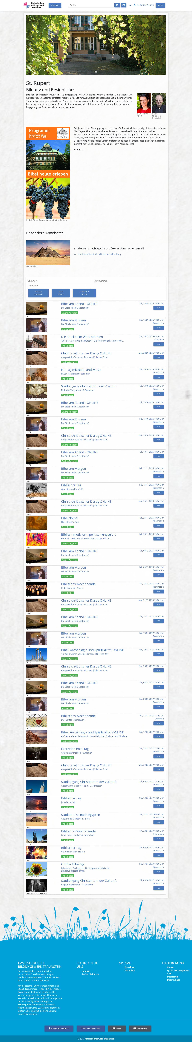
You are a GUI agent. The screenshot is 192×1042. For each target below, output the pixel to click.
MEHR (158, 308)
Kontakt (86, 971)
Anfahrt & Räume (90, 974)
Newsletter (141, 1028)
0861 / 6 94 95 (147, 5)
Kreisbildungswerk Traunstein (100, 1038)
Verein (170, 967)
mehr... (80, 149)
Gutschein (129, 967)
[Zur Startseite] (34, 5)
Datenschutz (173, 979)
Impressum (173, 976)
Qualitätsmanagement (178, 970)
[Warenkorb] (130, 5)
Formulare (129, 970)
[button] (36, 45)
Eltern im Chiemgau (60, 1028)
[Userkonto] (134, 5)
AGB (169, 973)
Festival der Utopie (91, 1028)
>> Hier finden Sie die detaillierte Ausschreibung (97, 254)
